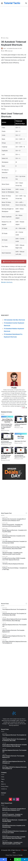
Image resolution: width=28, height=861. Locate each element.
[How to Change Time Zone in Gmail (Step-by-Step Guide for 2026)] (7, 419)
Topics (2, 779)
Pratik (4, 48)
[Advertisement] (14, 22)
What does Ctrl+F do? (20, 441)
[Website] (26, 407)
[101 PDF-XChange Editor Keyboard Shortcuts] (7, 450)
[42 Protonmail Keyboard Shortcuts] (7, 436)
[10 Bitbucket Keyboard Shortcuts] (21, 419)
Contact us (4, 788)
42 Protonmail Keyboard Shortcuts (6, 442)
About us (3, 784)
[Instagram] (22, 407)
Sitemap (20, 855)
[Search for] (26, 3)
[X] (24, 407)
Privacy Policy (4, 786)
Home (3, 38)
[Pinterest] (23, 407)
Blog (7, 38)
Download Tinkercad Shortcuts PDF (14, 261)
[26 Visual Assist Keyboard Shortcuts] (21, 450)
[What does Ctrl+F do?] (21, 436)
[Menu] (2, 3)
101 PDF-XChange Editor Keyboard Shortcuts (6, 457)
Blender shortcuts (6, 282)
